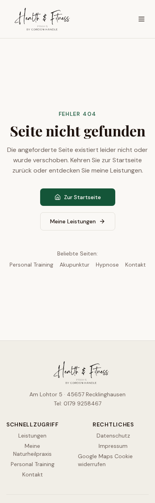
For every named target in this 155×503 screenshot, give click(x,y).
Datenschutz (113, 435)
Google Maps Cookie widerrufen (105, 460)
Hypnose (107, 264)
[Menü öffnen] (141, 19)
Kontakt (135, 264)
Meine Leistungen (73, 221)
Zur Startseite (82, 197)
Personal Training (31, 264)
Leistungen (32, 435)
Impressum (113, 445)
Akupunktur (74, 264)
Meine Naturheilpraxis (32, 449)
